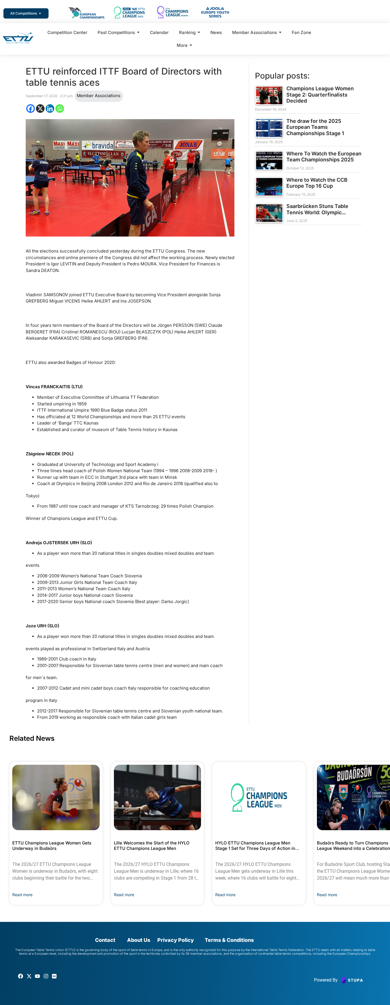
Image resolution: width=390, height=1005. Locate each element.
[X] (40, 108)
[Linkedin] (50, 108)
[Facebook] (30, 108)
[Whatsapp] (59, 108)
